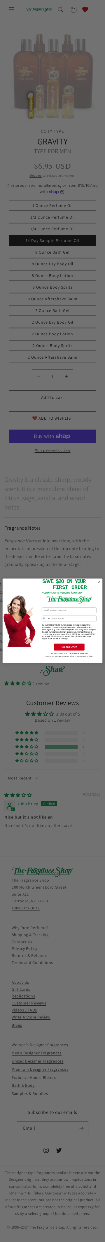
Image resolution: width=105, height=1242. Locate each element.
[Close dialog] (99, 582)
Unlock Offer (69, 647)
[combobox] (46, 618)
